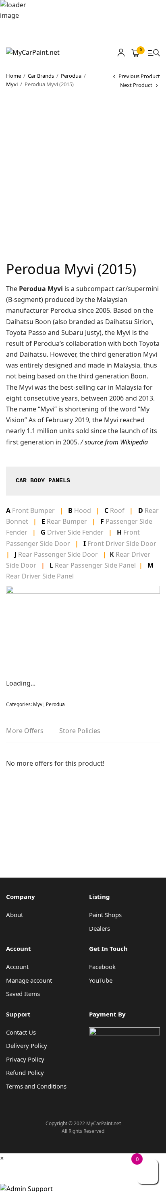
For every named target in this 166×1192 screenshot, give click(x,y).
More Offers (25, 731)
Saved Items (23, 994)
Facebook (102, 967)
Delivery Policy (26, 1045)
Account (17, 967)
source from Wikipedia (116, 442)
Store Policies (79, 731)
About (14, 915)
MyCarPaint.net (31, 1170)
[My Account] (121, 52)
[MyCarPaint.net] (33, 53)
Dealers (99, 928)
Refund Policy (25, 1072)
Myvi (12, 84)
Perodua (71, 75)
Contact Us (21, 1032)
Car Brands (41, 75)
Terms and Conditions (36, 1086)
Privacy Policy (25, 1059)
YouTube (100, 980)
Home (13, 75)
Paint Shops (105, 915)
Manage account (29, 980)
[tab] (25, 733)
